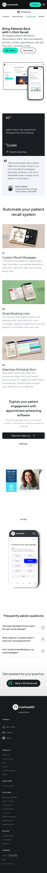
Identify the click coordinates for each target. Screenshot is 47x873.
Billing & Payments (8, 801)
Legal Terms (6, 843)
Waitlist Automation (8, 824)
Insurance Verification (9, 770)
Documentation (7, 840)
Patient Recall (6, 813)
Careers (9, 855)
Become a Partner (7, 864)
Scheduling (5, 755)
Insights (4, 774)
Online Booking (7, 805)
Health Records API (8, 786)
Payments (5, 766)
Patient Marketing (7, 820)
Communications (7, 759)
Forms (4, 763)
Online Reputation (8, 809)
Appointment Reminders (9, 797)
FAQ (3, 860)
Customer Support (8, 836)
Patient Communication (9, 817)
